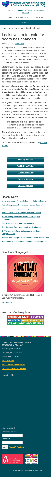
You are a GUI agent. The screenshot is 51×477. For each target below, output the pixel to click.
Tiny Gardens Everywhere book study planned (21, 227)
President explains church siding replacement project (24, 241)
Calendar (21, 10)
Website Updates (25, 179)
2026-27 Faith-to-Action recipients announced (21, 213)
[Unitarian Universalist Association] (13, 459)
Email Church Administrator (13, 365)
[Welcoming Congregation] (32, 459)
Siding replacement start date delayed (18, 223)
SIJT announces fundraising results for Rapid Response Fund (21, 232)
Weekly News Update (25, 166)
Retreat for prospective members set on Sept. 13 (22, 205)
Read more (7, 302)
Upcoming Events (25, 186)
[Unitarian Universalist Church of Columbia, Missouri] (25, 4)
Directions (39, 10)
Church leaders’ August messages (16, 209)
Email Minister (8, 361)
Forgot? (12, 447)
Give (30, 10)
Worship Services (25, 159)
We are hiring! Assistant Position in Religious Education (21, 218)
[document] (25, 179)
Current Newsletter (25, 173)
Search (25, 12)
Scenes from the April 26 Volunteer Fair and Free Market (25, 237)
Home (4, 28)
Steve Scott (19, 44)
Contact (11, 10)
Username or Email (10, 432)
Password (6, 439)
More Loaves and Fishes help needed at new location (24, 201)
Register (20, 447)
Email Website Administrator (14, 369)
